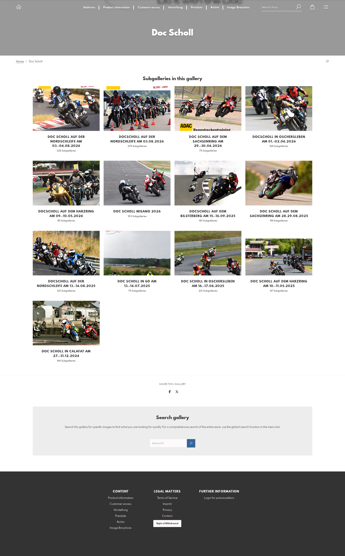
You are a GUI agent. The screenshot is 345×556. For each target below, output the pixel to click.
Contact (167, 516)
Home (20, 61)
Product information (116, 7)
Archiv (215, 7)
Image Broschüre (238, 7)
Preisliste (197, 7)
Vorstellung (175, 7)
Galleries (89, 7)
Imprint (167, 504)
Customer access (149, 7)
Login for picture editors (219, 498)
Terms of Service (167, 498)
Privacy (167, 510)
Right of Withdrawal (167, 523)
